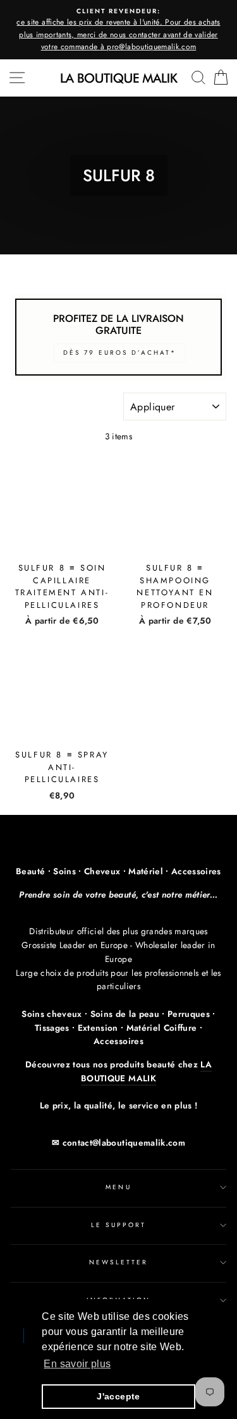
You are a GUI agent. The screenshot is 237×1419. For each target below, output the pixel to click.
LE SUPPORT (119, 1225)
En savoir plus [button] (77, 1363)
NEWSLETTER (119, 1262)
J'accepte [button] (118, 1396)
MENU (118, 1187)
